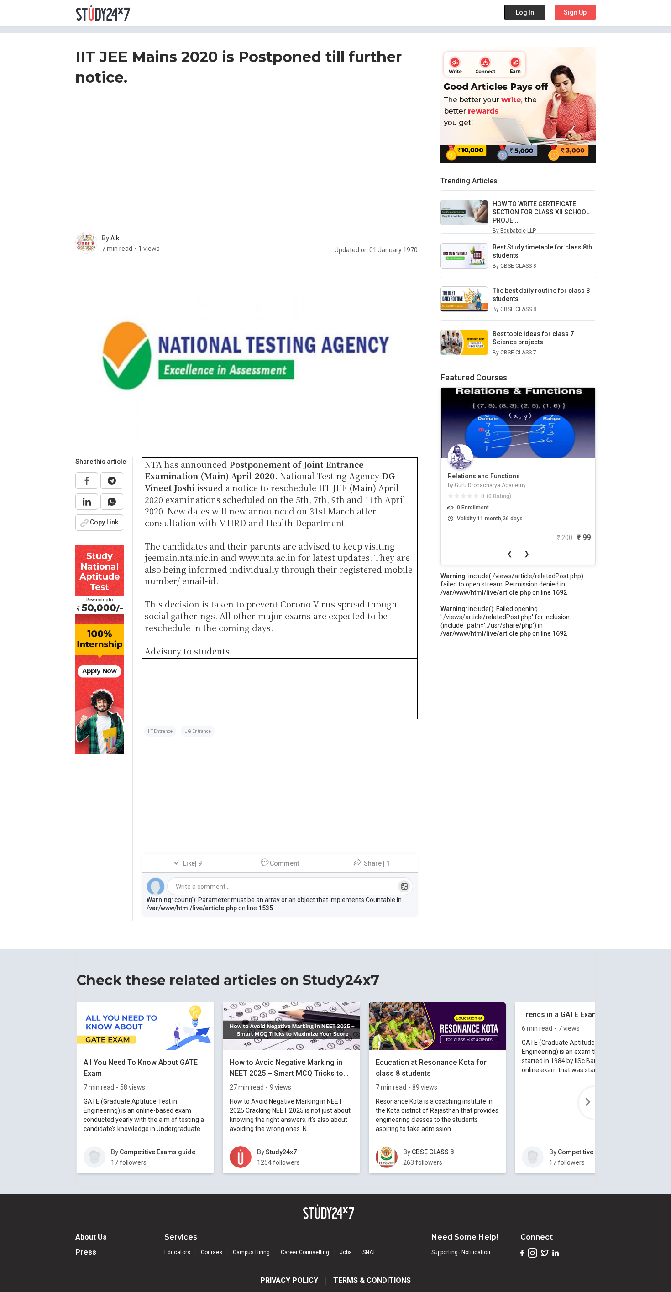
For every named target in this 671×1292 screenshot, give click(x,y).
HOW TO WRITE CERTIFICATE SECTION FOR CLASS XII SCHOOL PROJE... (541, 212)
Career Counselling (305, 1252)
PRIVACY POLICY (289, 1280)
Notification (475, 1252)
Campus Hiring (251, 1252)
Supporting (444, 1252)
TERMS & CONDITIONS (372, 1280)
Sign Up (575, 12)
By (106, 238)
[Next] (587, 1103)
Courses (211, 1252)
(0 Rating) (499, 496)
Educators (177, 1252)
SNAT (369, 1252)
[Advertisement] (246, 161)
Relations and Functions (484, 476)
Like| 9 (192, 863)
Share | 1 (377, 863)
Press (85, 1252)
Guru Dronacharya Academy (490, 485)
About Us (91, 1237)
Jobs (346, 1252)
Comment (284, 863)
